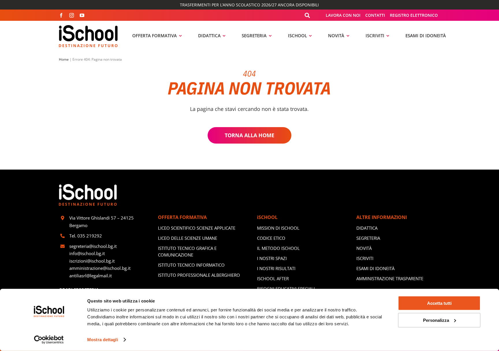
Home (64, 59)
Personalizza (436, 319)
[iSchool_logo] (88, 27)
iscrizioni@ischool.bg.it (92, 261)
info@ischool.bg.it (87, 253)
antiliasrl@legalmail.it (90, 275)
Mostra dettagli (102, 339)
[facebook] (61, 15)
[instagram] (71, 15)
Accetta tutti (439, 303)
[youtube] (82, 15)
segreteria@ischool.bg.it (93, 246)
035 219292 (89, 236)
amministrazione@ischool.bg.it (100, 268)
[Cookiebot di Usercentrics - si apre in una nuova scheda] (49, 339)
